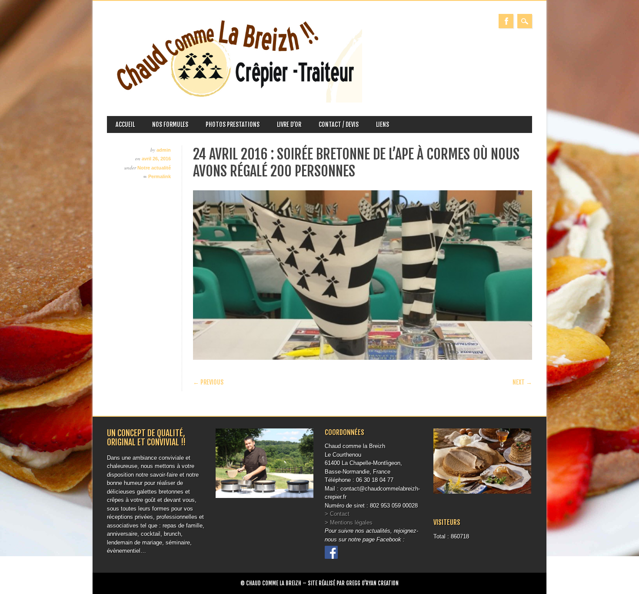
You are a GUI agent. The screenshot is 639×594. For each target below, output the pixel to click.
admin (163, 150)
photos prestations (233, 124)
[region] (362, 275)
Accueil (125, 124)
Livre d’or (289, 124)
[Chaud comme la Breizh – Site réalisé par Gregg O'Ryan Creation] (234, 100)
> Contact (337, 514)
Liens (382, 124)
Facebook (506, 21)
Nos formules (170, 124)
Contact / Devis (339, 124)
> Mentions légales (349, 522)
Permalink (159, 176)
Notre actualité (154, 167)
